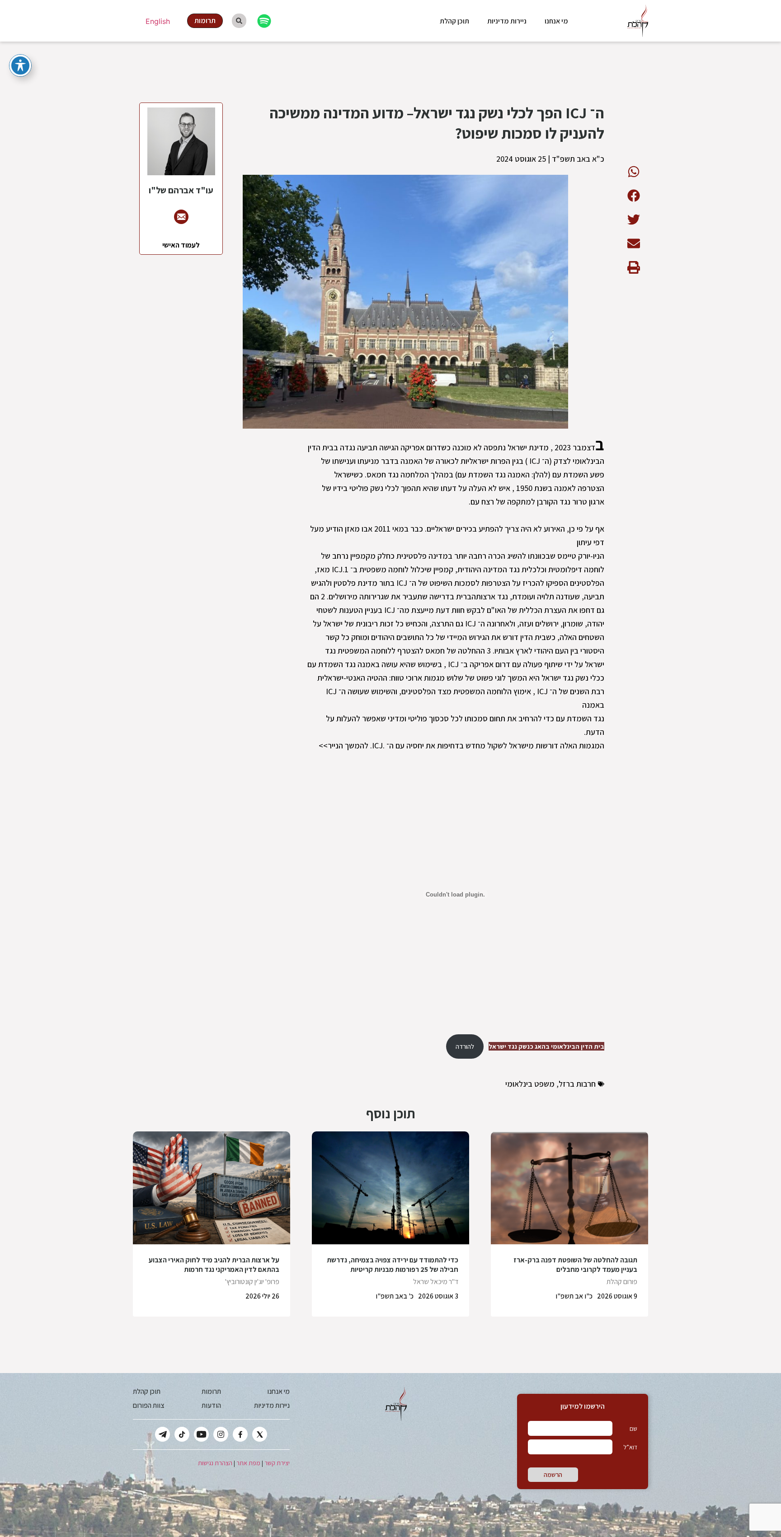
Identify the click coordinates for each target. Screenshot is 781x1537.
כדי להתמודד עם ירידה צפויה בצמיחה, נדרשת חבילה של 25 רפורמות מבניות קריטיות (392, 1264)
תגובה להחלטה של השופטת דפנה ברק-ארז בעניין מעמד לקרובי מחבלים (575, 1264)
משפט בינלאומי (530, 1084)
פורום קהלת (622, 1281)
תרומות (211, 1391)
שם (633, 1429)
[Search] (239, 21)
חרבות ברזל (577, 1084)
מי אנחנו (556, 21)
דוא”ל (630, 1447)
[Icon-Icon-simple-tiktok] (181, 1434)
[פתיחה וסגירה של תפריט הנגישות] (20, 65)
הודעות (211, 1405)
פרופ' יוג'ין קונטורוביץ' (252, 1281)
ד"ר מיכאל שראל (435, 1281)
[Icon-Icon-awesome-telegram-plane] (162, 1434)
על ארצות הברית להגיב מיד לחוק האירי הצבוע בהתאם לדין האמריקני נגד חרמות (214, 1264)
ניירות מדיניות (507, 21)
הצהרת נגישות (215, 1463)
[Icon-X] (259, 1434)
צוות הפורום (148, 1405)
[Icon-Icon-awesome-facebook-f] (240, 1434)
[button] (633, 171)
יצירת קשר (277, 1463)
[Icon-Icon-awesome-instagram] (220, 1434)
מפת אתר (248, 1463)
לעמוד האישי (181, 245)
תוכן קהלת (454, 21)
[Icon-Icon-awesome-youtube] (201, 1434)
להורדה (465, 1046)
